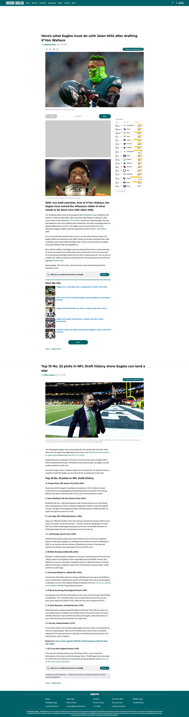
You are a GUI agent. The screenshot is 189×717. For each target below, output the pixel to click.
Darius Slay (59, 261)
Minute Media (35, 711)
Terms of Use (117, 703)
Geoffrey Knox (50, 44)
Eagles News (56, 349)
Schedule (42, 3)
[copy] (57, 49)
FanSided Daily (51, 703)
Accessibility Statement (75, 706)
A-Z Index (97, 706)
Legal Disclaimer (52, 706)
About (47, 699)
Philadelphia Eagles (90, 215)
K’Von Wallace (75, 220)
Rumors (34, 3)
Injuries (67, 3)
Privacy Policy (98, 703)
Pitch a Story (71, 703)
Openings (70, 699)
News (28, 3)
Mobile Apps (138, 699)
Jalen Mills (100, 229)
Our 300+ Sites (117, 699)
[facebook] (172, 3)
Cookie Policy (138, 703)
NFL (51, 218)
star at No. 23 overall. (76, 455)
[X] (176, 3)
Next (105, 116)
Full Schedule (121, 191)
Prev (51, 116)
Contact (96, 699)
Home (47, 349)
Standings (52, 3)
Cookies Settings (118, 706)
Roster (60, 3)
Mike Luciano (49, 375)
